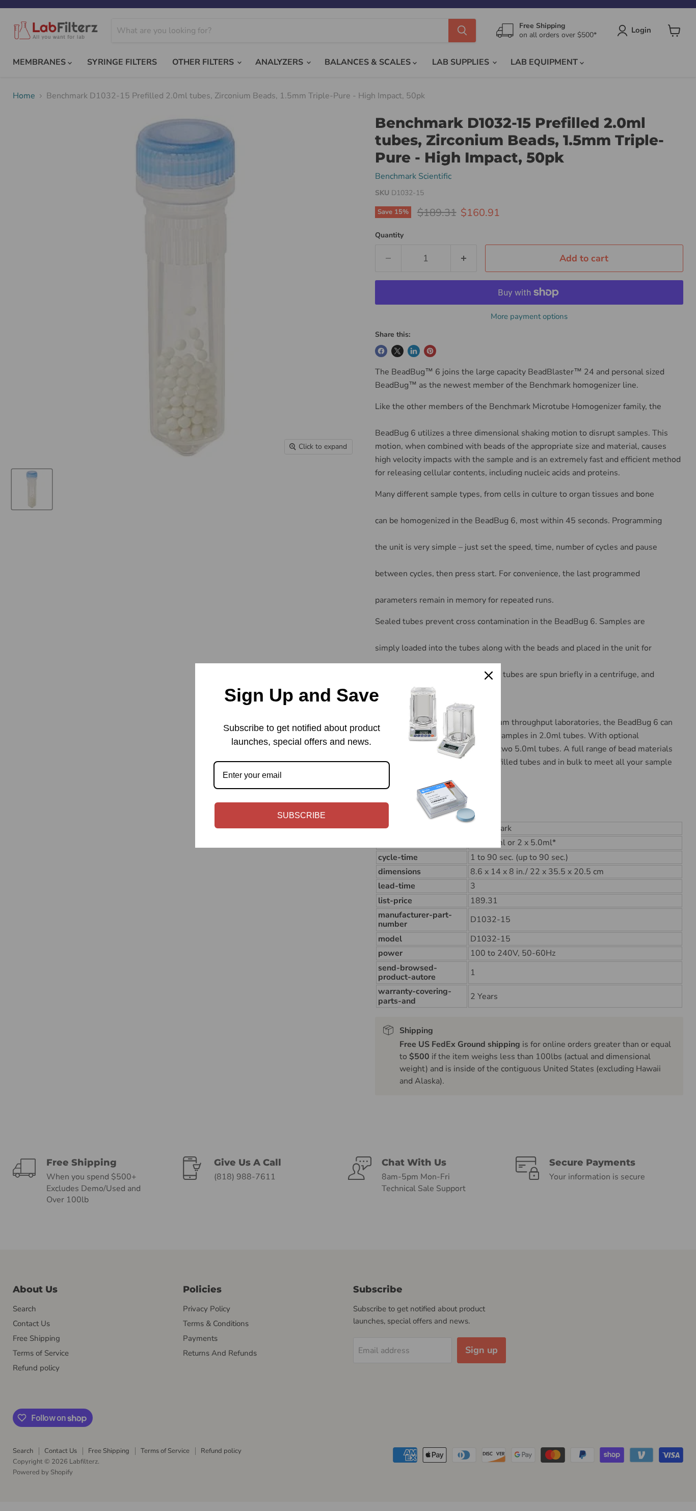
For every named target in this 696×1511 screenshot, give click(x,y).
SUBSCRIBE (301, 815)
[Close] (488, 675)
